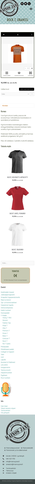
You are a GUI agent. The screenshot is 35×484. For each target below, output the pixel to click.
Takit (2, 354)
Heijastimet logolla (7, 305)
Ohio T (5, 328)
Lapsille (3, 360)
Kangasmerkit (5, 367)
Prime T (5, 333)
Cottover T (6, 338)
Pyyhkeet (4, 375)
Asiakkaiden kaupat (7, 292)
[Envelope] (25, 3)
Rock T (5, 341)
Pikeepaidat (5, 347)
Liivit (2, 357)
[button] (31, 9)
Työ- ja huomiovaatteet (9, 302)
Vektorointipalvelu (7, 308)
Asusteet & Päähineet (8, 362)
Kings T (5, 325)
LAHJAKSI (4, 365)
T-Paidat (4, 315)
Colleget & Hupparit (7, 352)
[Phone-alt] (29, 3)
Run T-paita (6, 344)
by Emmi (19, 480)
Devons (5, 320)
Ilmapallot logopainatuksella (10, 297)
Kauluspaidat (5, 313)
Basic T (5, 336)
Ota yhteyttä (5, 413)
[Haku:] (17, 263)
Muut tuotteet (5, 378)
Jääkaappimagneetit (8, 295)
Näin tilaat (4, 406)
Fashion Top (7, 323)
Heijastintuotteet (6, 373)
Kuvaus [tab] (5, 106)
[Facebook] (22, 3)
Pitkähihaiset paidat (7, 349)
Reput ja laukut (6, 300)
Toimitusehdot (5, 410)
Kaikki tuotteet (6, 310)
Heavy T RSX (7, 318)
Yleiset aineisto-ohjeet (8, 408)
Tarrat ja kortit (5, 370)
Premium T (6, 330)
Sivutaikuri (30, 480)
